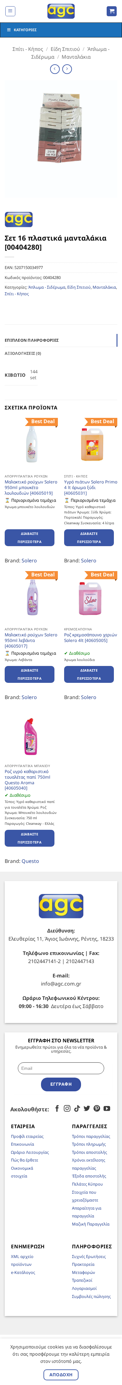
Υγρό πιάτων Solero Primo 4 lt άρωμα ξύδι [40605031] (90, 487)
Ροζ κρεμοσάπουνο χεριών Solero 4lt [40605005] (90, 637)
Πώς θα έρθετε (24, 1160)
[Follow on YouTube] (107, 1109)
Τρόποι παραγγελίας (91, 1136)
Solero (29, 560)
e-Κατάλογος (23, 1272)
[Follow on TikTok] (77, 1109)
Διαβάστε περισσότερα (30, 537)
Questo (30, 861)
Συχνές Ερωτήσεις (89, 1256)
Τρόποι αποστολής (89, 1152)
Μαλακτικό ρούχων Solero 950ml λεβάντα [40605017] (31, 640)
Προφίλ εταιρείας (27, 1136)
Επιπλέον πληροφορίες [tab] (31, 340)
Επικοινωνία (22, 1144)
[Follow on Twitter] (87, 1109)
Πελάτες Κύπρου (87, 1184)
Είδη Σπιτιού (65, 49)
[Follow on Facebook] (57, 1109)
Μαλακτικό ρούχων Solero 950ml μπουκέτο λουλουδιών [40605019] (31, 487)
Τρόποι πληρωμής (89, 1144)
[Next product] (55, 69)
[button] (10, 11)
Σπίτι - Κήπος (28, 49)
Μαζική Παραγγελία (90, 1224)
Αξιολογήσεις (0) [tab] (23, 353)
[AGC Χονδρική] (61, 11)
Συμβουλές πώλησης (91, 1296)
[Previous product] (67, 69)
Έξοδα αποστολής (89, 1176)
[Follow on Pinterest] (97, 1109)
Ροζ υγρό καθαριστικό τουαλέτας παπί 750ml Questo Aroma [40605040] (27, 780)
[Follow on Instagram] (67, 1109)
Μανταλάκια (76, 56)
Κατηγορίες (25, 29)
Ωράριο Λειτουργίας (30, 1152)
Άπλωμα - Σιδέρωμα (46, 287)
